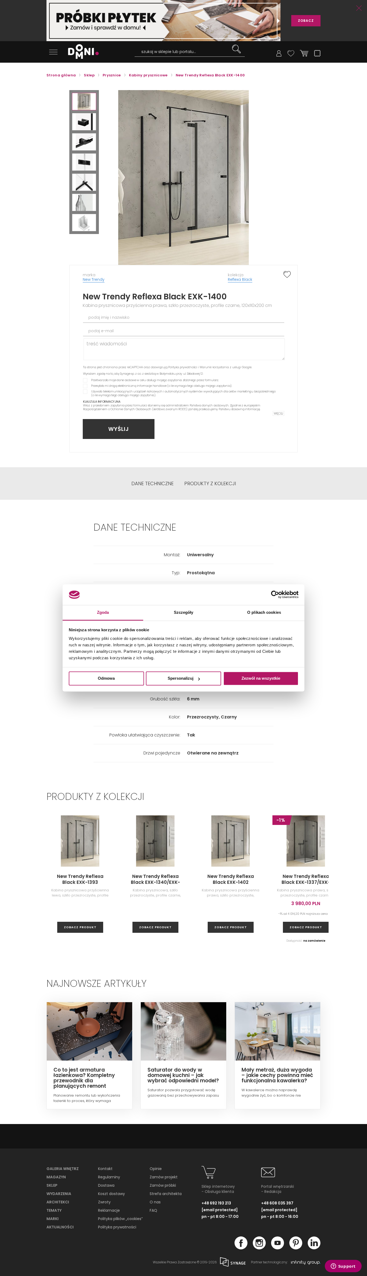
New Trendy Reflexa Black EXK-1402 (230, 879)
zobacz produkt (80, 927)
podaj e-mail (101, 331)
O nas (155, 1202)
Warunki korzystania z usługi (220, 367)
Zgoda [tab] (103, 612)
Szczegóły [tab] (183, 612)
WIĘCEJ (278, 413)
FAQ (153, 1210)
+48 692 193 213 (216, 1203)
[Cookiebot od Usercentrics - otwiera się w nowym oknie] (274, 595)
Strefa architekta (166, 1193)
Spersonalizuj (180, 678)
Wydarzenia (58, 1193)
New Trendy (94, 279)
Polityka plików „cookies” (120, 1218)
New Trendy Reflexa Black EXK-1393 (80, 879)
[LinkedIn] (314, 1248)
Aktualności (60, 1227)
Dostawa (106, 1185)
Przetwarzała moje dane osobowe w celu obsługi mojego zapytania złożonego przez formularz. (155, 380)
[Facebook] (241, 1248)
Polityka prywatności (182, 367)
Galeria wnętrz (62, 1168)
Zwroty (104, 1202)
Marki (52, 1218)
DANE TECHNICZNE (152, 484)
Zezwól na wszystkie (261, 678)
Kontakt (105, 1168)
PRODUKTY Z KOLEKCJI (210, 484)
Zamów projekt (164, 1177)
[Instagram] (259, 1248)
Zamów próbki (163, 1185)
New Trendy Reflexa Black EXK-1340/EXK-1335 (155, 882)
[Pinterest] (295, 1248)
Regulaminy (109, 1177)
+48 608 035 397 (277, 1203)
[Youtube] (277, 1248)
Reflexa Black (240, 279)
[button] (84, 101)
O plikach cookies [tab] (264, 612)
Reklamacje (109, 1210)
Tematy (54, 1210)
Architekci (57, 1202)
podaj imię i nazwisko (108, 317)
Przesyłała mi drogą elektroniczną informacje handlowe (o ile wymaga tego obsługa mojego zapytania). (161, 386)
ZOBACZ (306, 20)
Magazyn (56, 1177)
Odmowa (106, 678)
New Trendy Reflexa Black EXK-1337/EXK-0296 (306, 882)
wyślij (118, 429)
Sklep (51, 1185)
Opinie (156, 1168)
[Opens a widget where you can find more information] (343, 1266)
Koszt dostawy (111, 1193)
